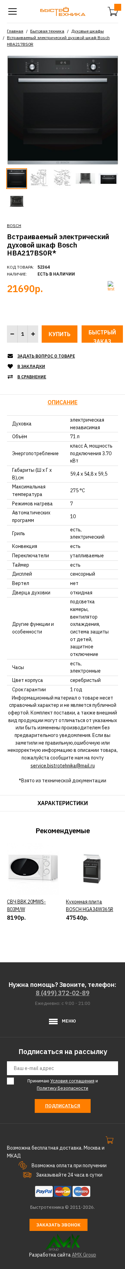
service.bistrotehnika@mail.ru (63, 766)
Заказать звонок (58, 1225)
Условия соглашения (72, 1081)
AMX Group (84, 1255)
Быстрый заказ (102, 336)
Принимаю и (62, 1084)
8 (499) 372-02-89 (63, 993)
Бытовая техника (47, 31)
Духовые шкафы (87, 31)
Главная (15, 31)
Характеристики (63, 803)
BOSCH (14, 225)
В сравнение (31, 376)
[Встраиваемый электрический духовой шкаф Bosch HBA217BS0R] (62, 109)
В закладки (31, 366)
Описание (62, 402)
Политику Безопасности (62, 1088)
